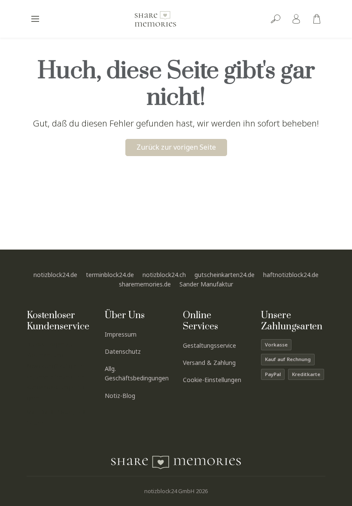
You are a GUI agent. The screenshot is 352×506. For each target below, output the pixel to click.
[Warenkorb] (316, 18)
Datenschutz (123, 351)
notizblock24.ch (164, 275)
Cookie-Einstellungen (212, 380)
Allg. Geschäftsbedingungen (137, 373)
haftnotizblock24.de (291, 275)
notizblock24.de (55, 275)
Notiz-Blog (120, 396)
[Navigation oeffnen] (35, 18)
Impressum (121, 334)
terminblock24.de (110, 275)
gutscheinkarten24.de (224, 275)
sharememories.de (145, 284)
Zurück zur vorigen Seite (176, 147)
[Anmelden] (296, 18)
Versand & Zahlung (209, 362)
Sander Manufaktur (206, 284)
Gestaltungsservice (209, 345)
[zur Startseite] (155, 19)
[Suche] (275, 18)
